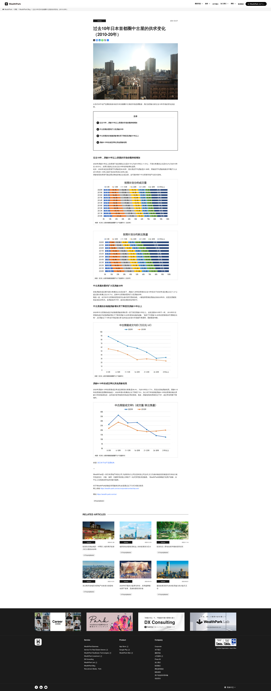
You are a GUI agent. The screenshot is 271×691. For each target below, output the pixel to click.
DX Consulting (89, 659)
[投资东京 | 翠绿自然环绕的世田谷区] (172, 530)
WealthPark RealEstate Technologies (97, 653)
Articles (99, 21)
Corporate (158, 646)
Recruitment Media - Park (92, 669)
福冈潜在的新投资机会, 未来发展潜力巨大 (135, 546)
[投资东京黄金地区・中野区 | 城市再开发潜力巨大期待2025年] (98, 530)
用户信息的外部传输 (161, 675)
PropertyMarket (99, 501)
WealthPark (8, 9)
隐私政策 (158, 672)
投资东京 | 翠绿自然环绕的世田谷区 (170, 546)
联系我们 (241, 4)
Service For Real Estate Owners (96, 650)
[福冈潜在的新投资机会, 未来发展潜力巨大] (135, 530)
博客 (232, 3)
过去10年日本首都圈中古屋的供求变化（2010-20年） (50, 9)
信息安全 (158, 678)
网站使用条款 (159, 669)
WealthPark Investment (93, 656)
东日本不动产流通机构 (105, 462)
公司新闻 (159, 656)
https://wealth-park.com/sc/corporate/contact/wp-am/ (119, 488)
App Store (123, 646)
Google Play (124, 650)
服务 (206, 3)
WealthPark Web (126, 653)
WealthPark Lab (90, 662)
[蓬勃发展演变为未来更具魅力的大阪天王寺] (172, 570)
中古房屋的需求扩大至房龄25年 (112, 129)
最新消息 (198, 3)
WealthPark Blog (24, 9)
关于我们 (215, 4)
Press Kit (158, 659)
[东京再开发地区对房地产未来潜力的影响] (98, 570)
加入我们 (223, 3)
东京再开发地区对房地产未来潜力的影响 (98, 585)
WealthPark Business (91, 646)
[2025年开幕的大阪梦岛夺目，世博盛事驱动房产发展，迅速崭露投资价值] (135, 570)
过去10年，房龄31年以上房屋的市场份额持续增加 (118, 122)
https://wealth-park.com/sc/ (107, 494)
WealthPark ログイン (256, 4)
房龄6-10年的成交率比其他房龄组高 (113, 142)
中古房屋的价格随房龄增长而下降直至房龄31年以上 (119, 135)
